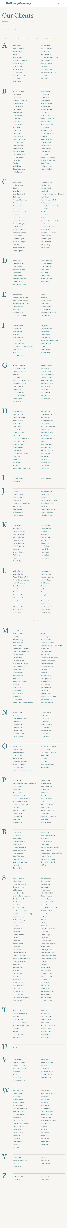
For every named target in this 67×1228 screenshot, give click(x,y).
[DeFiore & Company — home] (18, 3)
